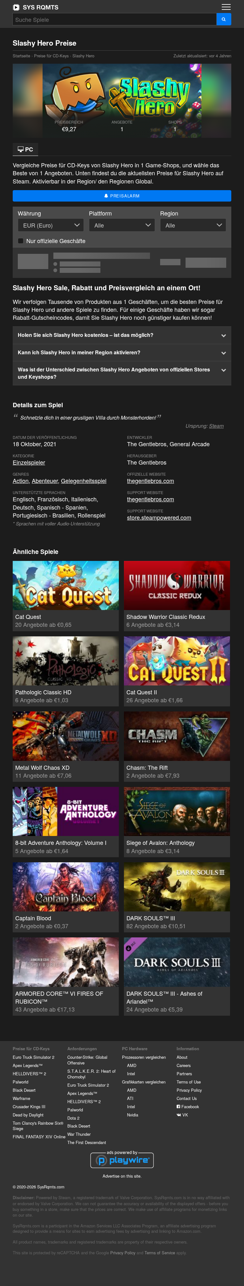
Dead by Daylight (28, 1115)
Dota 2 (73, 1118)
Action (21, 480)
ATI (130, 1098)
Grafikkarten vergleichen (144, 1082)
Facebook (189, 1106)
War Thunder (79, 1134)
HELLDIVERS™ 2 (29, 1074)
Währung (29, 213)
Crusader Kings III (29, 1106)
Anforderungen (82, 1048)
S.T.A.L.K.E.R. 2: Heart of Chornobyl (91, 1074)
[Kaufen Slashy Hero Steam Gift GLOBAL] (122, 263)
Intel (131, 1074)
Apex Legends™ (28, 1065)
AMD (131, 1065)
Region (169, 213)
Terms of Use (189, 1082)
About (182, 1057)
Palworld (20, 1082)
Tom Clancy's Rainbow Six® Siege (38, 1126)
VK (184, 1115)
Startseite (35, 7)
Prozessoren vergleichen (144, 1057)
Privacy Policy (189, 1090)
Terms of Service (160, 1253)
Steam (216, 425)
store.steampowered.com (159, 517)
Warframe (21, 1098)
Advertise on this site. (122, 1176)
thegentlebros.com (150, 480)
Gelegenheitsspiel (83, 480)
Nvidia (132, 1115)
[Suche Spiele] (223, 19)
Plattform (100, 213)
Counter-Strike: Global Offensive (87, 1060)
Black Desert (24, 1090)
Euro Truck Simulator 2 (33, 1057)
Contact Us (187, 1098)
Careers (184, 1065)
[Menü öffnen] (226, 7)
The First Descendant (86, 1142)
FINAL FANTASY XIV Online (39, 1137)
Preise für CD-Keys (51, 56)
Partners (184, 1074)
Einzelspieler (29, 462)
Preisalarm (124, 196)
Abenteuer (45, 480)
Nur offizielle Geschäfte (55, 240)
